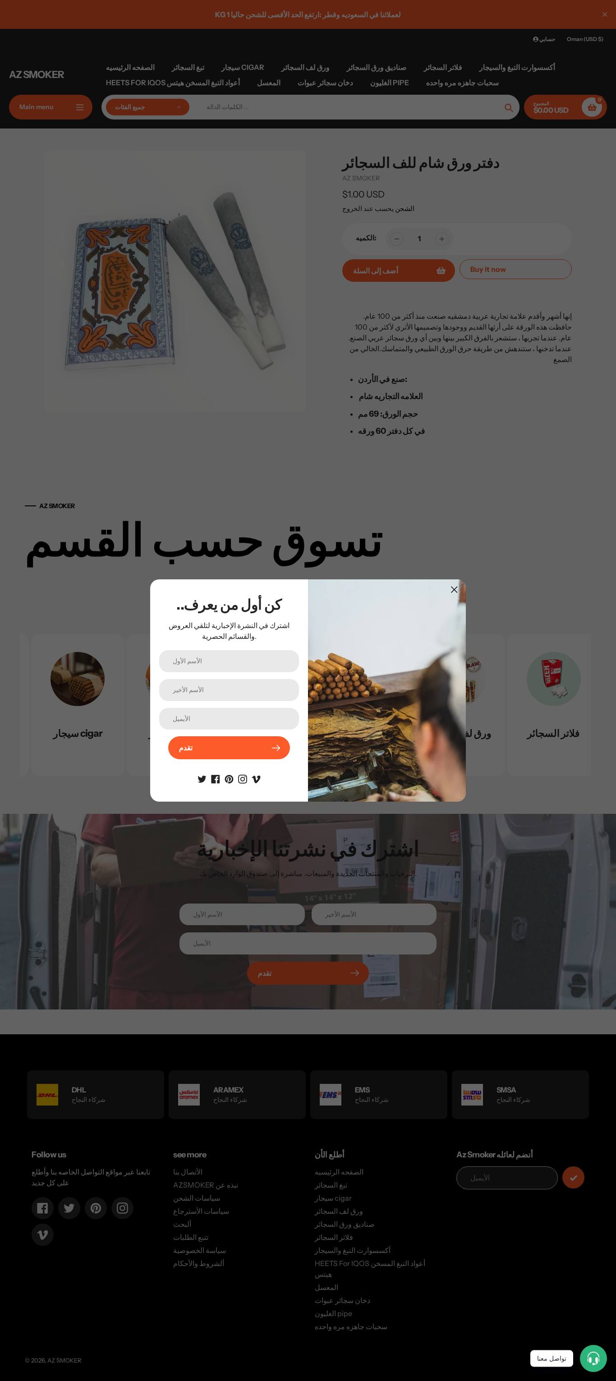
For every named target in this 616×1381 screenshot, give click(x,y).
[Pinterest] (229, 778)
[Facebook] (215, 778)
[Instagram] (242, 778)
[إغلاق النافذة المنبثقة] (454, 589)
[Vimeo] (256, 778)
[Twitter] (202, 778)
